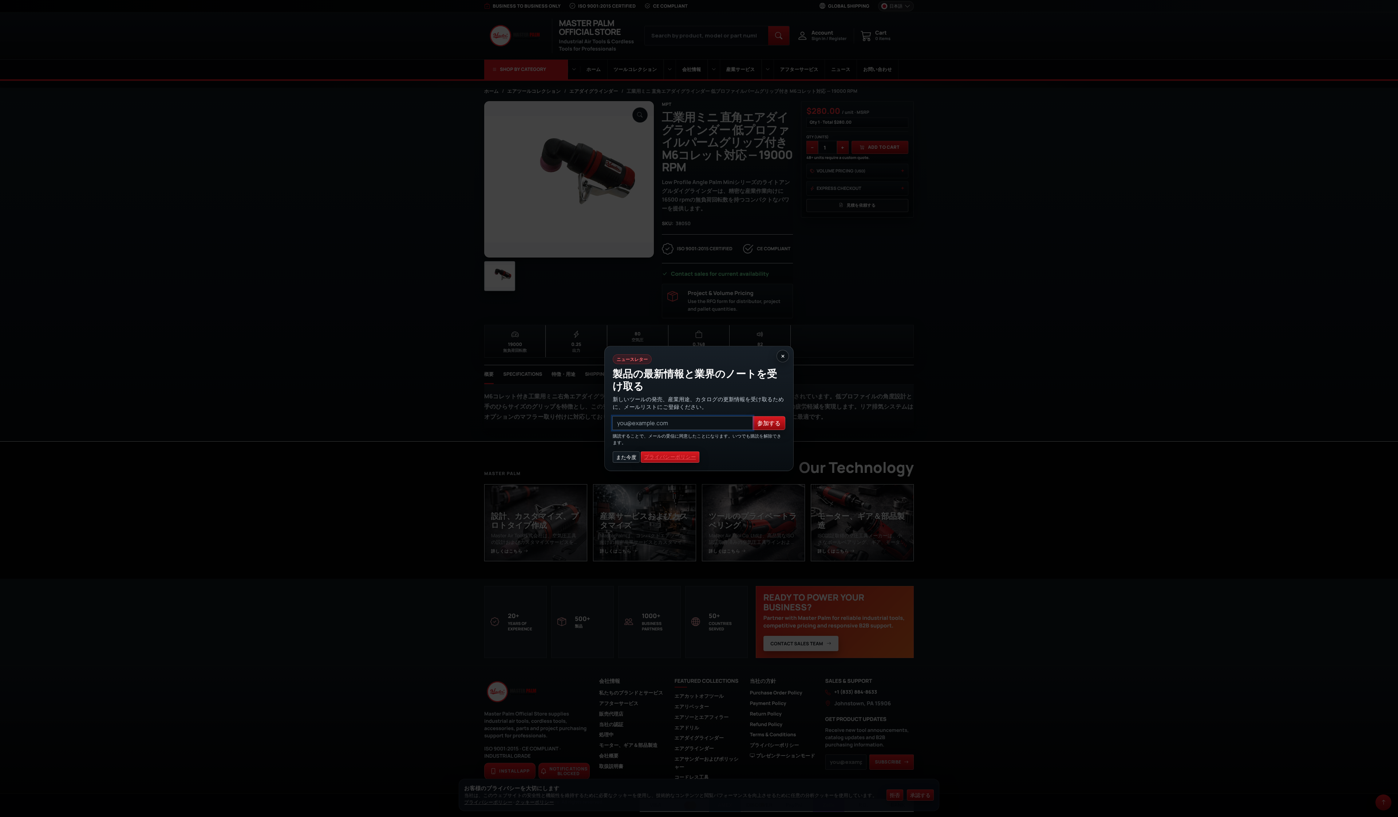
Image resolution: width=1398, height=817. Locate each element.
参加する (769, 423)
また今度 (626, 457)
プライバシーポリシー (670, 457)
